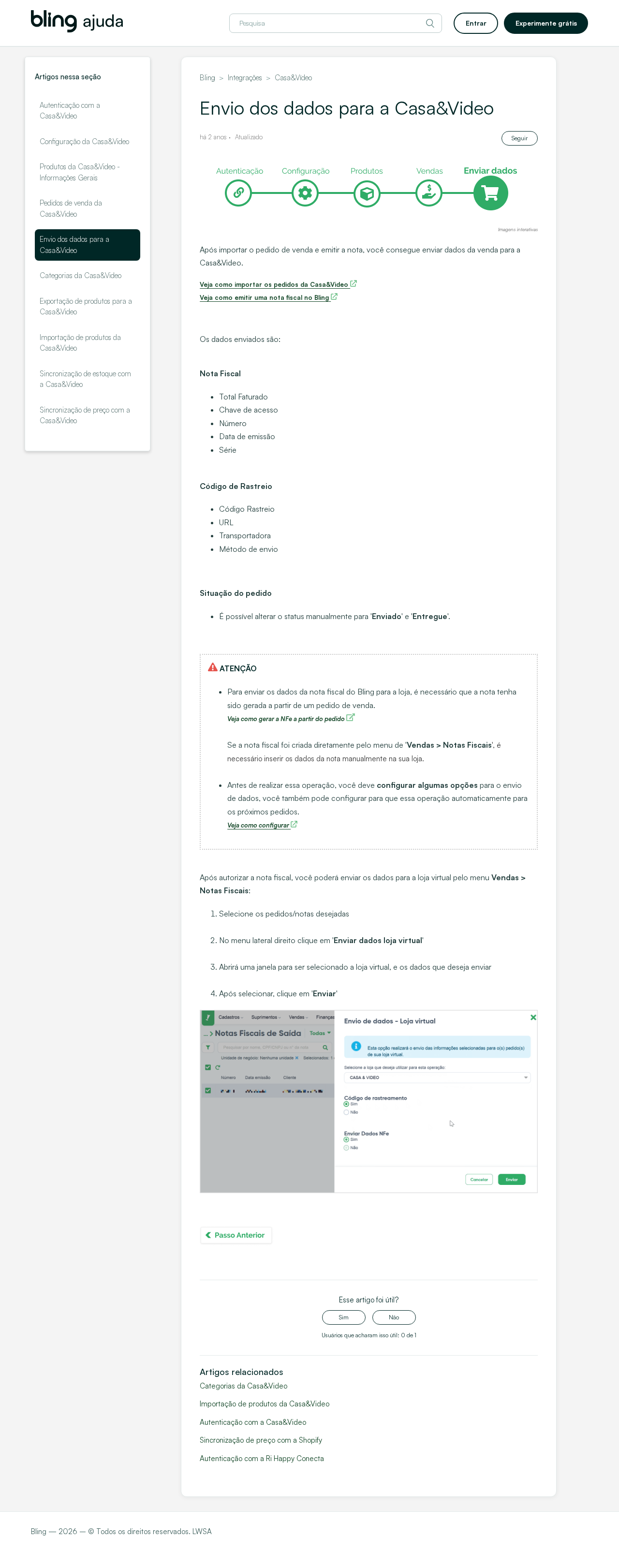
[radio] (344, 1317)
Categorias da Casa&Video (80, 275)
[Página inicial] (77, 29)
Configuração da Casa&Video (84, 141)
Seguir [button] (520, 138)
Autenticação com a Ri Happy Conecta (262, 1458)
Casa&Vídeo (293, 77)
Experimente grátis (546, 23)
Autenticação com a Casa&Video (70, 111)
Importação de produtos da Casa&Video (80, 343)
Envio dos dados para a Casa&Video (74, 245)
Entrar (476, 23)
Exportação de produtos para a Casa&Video (86, 306)
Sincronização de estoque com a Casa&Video (85, 379)
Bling (207, 77)
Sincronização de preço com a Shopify (261, 1440)
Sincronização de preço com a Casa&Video (85, 415)
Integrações (245, 77)
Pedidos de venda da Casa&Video (71, 208)
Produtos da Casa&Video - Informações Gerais (80, 172)
